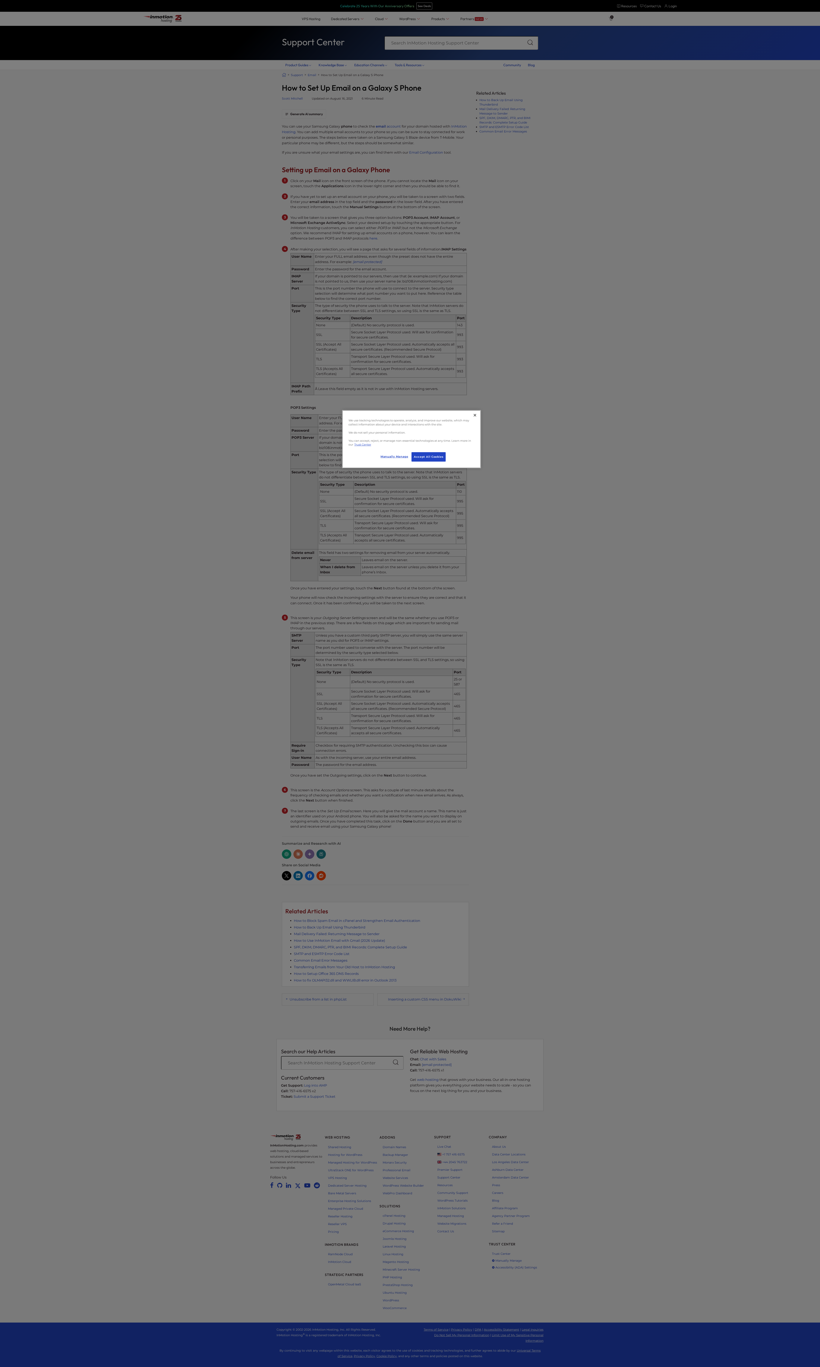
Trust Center (362, 444)
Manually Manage (394, 456)
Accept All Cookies (428, 456)
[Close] (475, 415)
